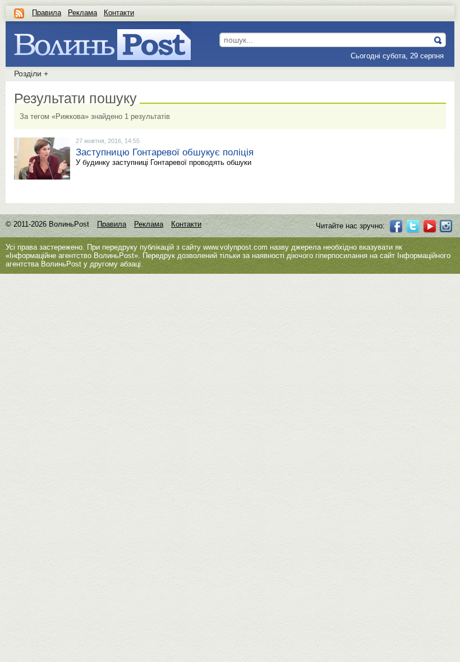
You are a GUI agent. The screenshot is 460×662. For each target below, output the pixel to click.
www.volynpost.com (235, 247)
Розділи (31, 73)
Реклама (82, 12)
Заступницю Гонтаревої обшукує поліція (165, 152)
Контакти (119, 12)
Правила (46, 12)
